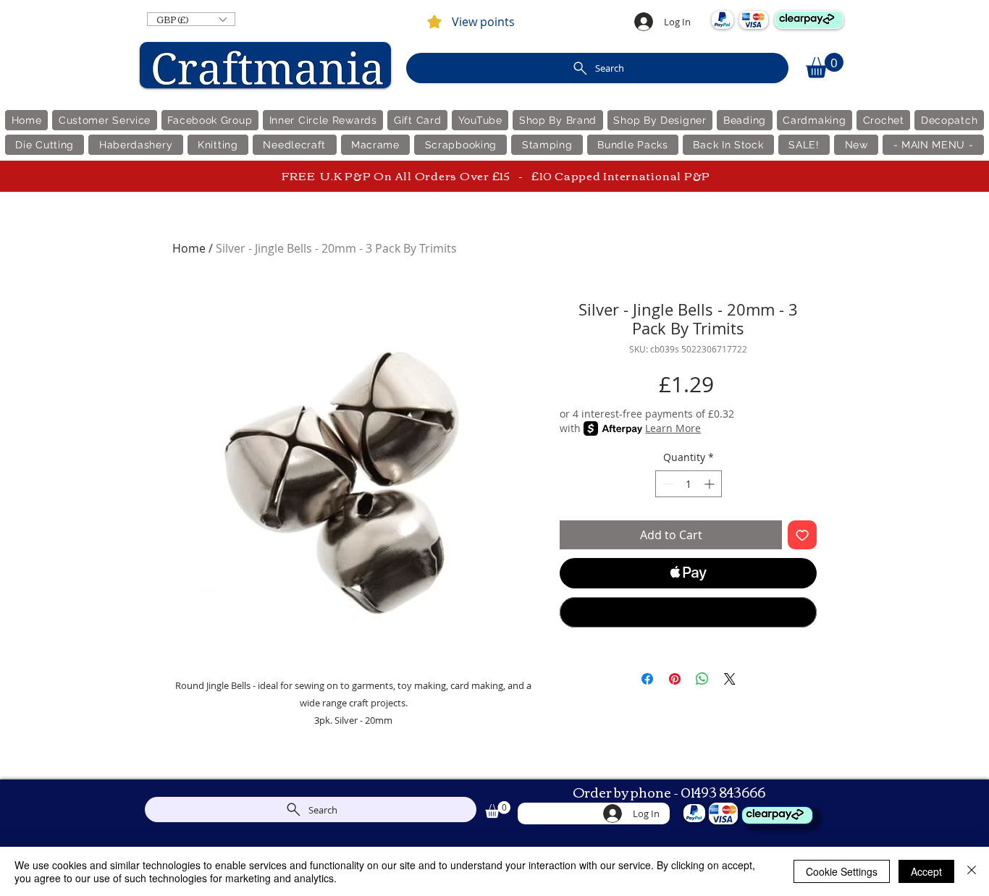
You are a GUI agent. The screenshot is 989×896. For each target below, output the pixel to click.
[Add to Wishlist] (802, 534)
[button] (191, 19)
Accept (926, 871)
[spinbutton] (689, 483)
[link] (824, 65)
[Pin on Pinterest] (674, 679)
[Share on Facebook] (647, 679)
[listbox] (191, 19)
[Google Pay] (688, 612)
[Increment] (711, 483)
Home (189, 248)
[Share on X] (729, 679)
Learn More (673, 428)
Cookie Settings (842, 871)
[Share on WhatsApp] (702, 679)
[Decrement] (666, 483)
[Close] (971, 871)
